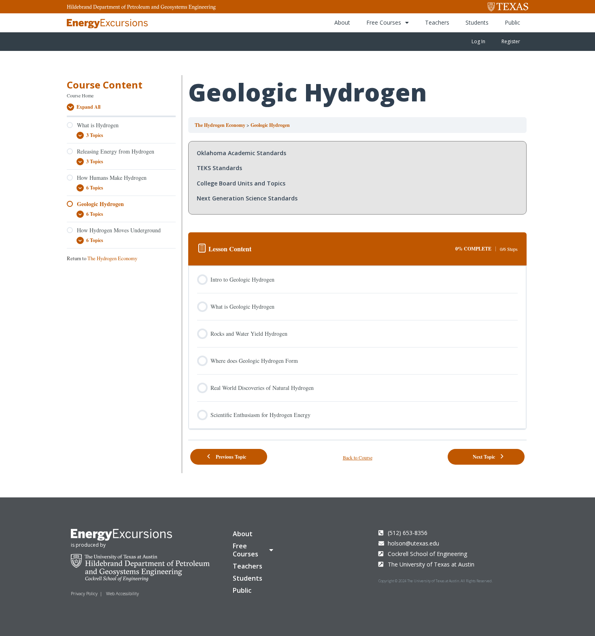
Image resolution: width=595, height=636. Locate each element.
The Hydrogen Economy (112, 258)
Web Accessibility (122, 593)
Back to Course (357, 457)
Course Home (80, 95)
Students (477, 22)
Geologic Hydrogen (270, 125)
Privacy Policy (84, 593)
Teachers (437, 22)
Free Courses (383, 22)
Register (511, 41)
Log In (478, 41)
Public (512, 22)
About (342, 22)
